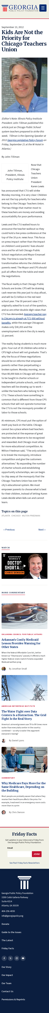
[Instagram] (16, 958)
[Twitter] (10, 958)
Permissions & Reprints (13, 999)
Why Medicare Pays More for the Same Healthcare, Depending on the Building (24, 787)
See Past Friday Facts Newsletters (25, 862)
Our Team (6, 983)
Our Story (6, 967)
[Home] (20, 8)
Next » (41, 530)
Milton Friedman (31, 516)
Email (10, 848)
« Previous (9, 530)
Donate (5, 924)
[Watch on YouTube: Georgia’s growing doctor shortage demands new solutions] (24, 566)
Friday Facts (8, 948)
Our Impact (7, 975)
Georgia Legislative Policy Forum (25, 140)
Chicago (16, 516)
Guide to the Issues (11, 932)
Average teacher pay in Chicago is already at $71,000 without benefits (24, 318)
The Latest (7, 940)
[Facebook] (4, 958)
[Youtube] (23, 958)
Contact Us (7, 991)
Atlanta (6, 516)
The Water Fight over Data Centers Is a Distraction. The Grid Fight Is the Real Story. (24, 715)
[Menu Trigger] (43, 8)
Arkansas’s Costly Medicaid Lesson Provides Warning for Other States (21, 643)
